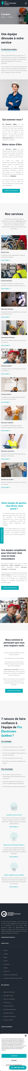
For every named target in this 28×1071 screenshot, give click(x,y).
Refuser (14, 1060)
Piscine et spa (7, 1002)
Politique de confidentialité (10, 974)
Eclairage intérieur (8, 1013)
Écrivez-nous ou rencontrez (11, 669)
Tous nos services (8, 1020)
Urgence (6, 967)
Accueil (3, 17)
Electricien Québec (11, 149)
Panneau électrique (8, 1006)
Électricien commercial (10, 1016)
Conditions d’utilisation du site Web (13, 978)
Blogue (5, 957)
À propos (6, 954)
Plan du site (7, 971)
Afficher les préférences (14, 1065)
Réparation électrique (9, 992)
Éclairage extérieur (8, 995)
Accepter (14, 1056)
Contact (6, 961)
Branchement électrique (10, 1009)
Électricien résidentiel (9, 999)
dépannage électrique (7, 138)
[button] (25, 1035)
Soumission (7, 964)
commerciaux (12, 569)
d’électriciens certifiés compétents (10, 565)
